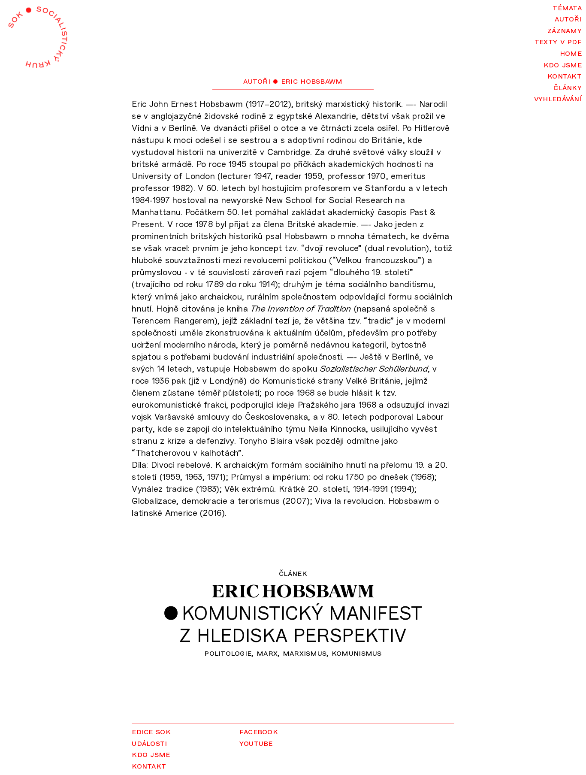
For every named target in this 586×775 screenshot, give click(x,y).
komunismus (357, 652)
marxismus (305, 652)
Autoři (568, 18)
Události (149, 743)
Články (567, 87)
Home (571, 53)
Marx (267, 652)
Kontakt (564, 75)
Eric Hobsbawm (292, 590)
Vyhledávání (558, 98)
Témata (567, 7)
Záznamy (564, 30)
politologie (227, 652)
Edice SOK (151, 731)
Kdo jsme (563, 64)
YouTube (256, 743)
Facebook (258, 731)
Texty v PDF (558, 41)
